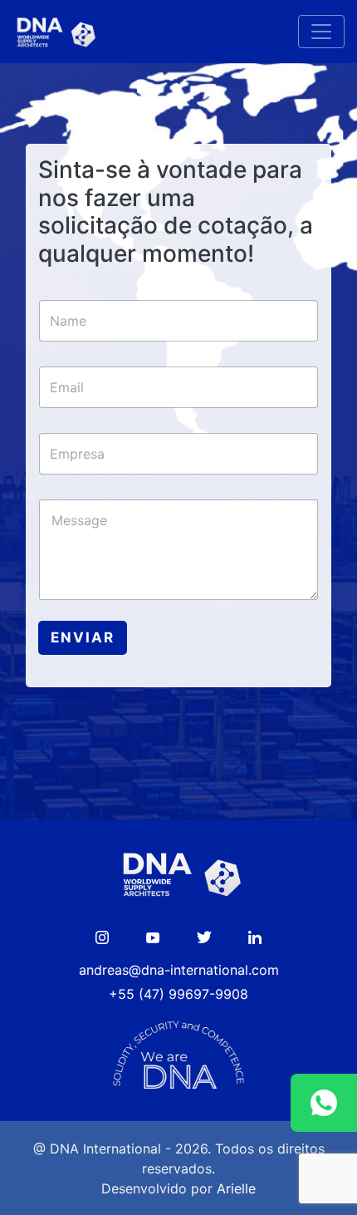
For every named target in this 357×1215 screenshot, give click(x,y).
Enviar (83, 637)
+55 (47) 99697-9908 (178, 994)
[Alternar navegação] (321, 31)
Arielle (236, 1188)
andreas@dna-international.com (179, 970)
